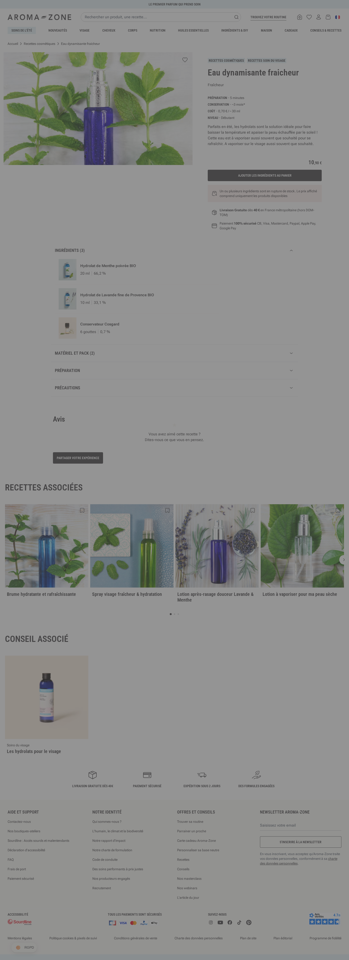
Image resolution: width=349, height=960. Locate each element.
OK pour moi (203, 536)
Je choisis (146, 536)
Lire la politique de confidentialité (143, 521)
